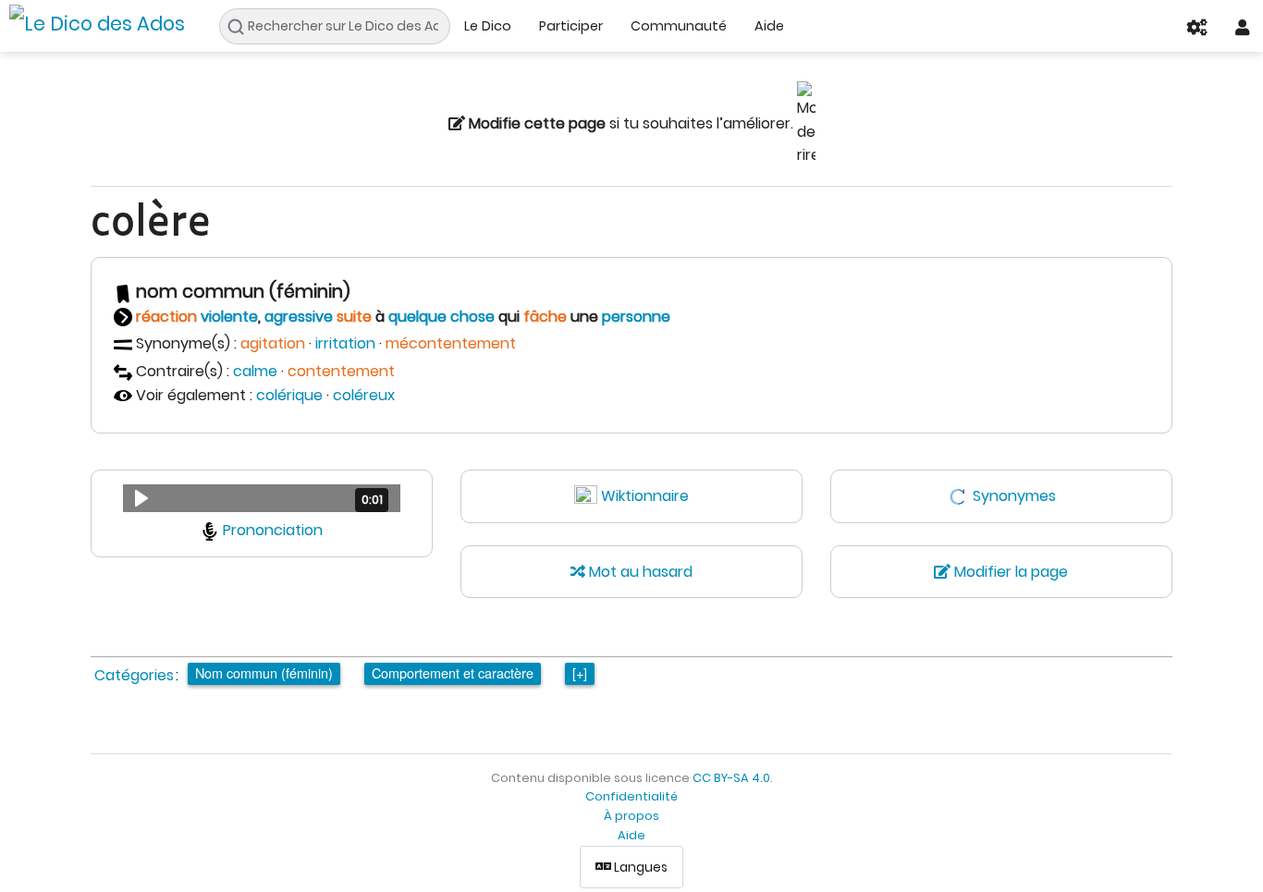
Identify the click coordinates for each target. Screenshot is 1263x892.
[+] (579, 672)
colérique (289, 395)
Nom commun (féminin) (264, 672)
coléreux (364, 395)
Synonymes (1014, 496)
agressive (298, 316)
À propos (631, 816)
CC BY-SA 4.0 (731, 778)
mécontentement (451, 343)
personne (636, 316)
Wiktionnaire (645, 496)
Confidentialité (631, 796)
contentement (341, 371)
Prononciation (273, 530)
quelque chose (441, 316)
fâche (545, 316)
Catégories (134, 675)
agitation (272, 343)
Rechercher (241, 27)
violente (229, 316)
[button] (261, 498)
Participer (571, 26)
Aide (769, 26)
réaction (166, 316)
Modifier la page (1009, 571)
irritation (345, 343)
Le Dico (487, 26)
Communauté (679, 26)
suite (354, 316)
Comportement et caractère (452, 672)
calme (255, 371)
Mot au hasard (639, 571)
